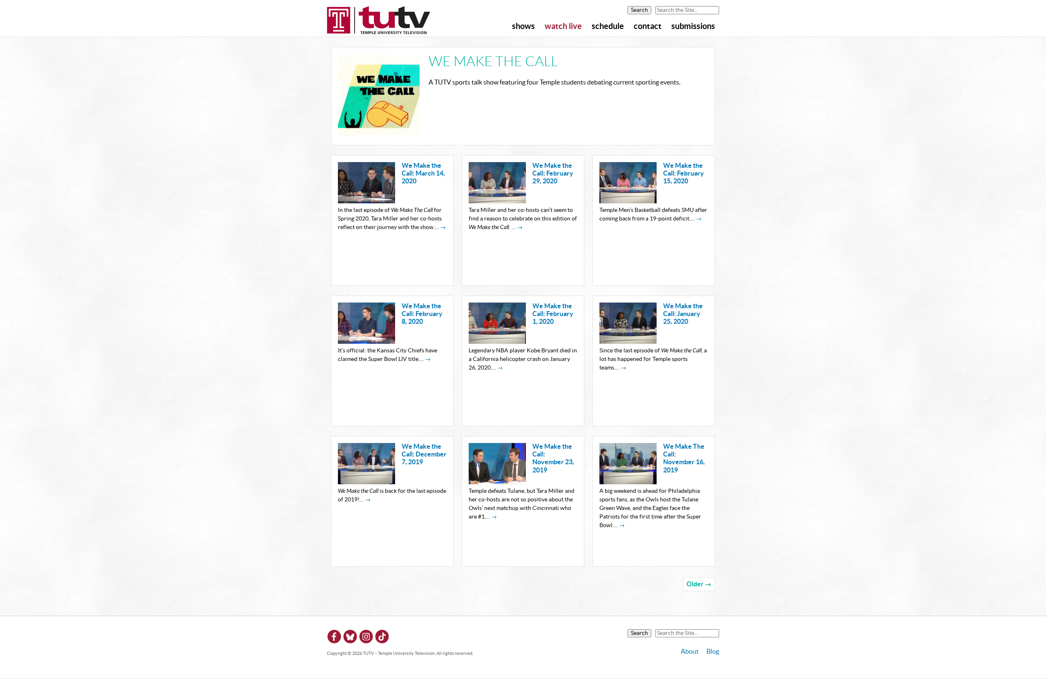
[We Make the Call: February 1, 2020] (497, 341)
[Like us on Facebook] (334, 638)
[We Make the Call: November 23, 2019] (497, 482)
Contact (648, 26)
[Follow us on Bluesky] (350, 638)
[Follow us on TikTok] (382, 638)
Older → (698, 584)
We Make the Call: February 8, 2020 (422, 314)
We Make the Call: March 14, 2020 (423, 174)
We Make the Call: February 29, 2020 (552, 174)
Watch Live (563, 26)
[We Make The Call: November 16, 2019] (628, 482)
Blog (712, 651)
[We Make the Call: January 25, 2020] (628, 341)
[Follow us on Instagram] (366, 638)
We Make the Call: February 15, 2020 (683, 174)
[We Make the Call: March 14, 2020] (366, 201)
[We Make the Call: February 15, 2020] (628, 201)
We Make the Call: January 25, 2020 (683, 314)
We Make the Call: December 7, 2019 (424, 454)
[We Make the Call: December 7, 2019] (366, 482)
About (690, 651)
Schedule (608, 26)
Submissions (693, 26)
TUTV (379, 21)
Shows (523, 26)
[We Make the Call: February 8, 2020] (366, 341)
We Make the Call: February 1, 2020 (552, 314)
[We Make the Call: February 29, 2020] (497, 201)
